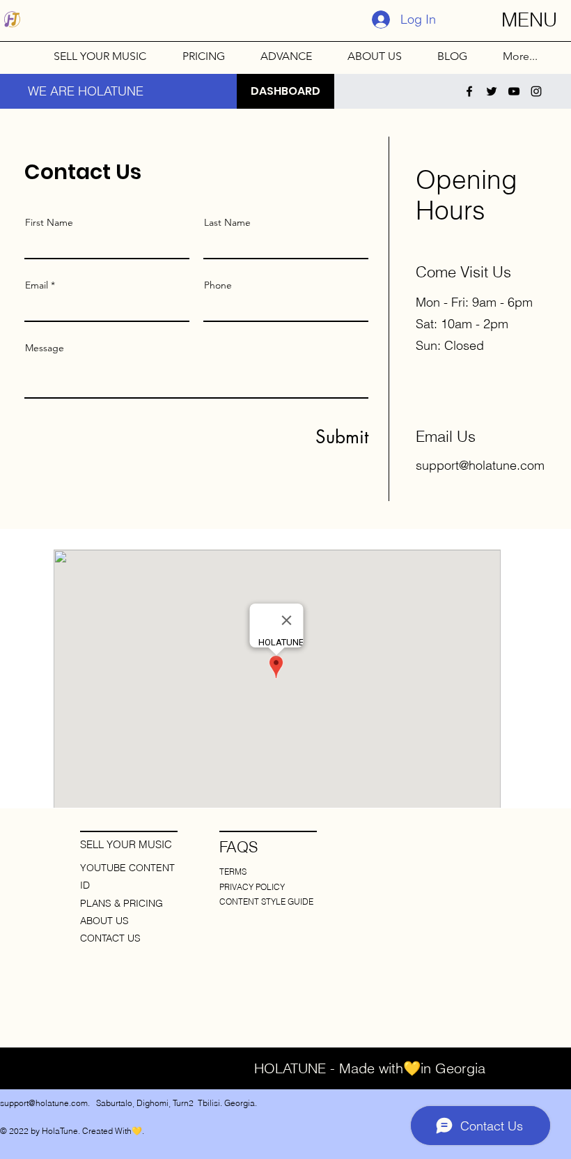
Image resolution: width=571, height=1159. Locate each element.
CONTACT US (110, 938)
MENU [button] (529, 19)
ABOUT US (104, 920)
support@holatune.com (480, 465)
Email (36, 285)
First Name (49, 222)
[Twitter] (492, 91)
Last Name (227, 222)
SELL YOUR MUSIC (126, 844)
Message (44, 348)
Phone (218, 285)
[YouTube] (514, 91)
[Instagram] (536, 91)
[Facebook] (469, 91)
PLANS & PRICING (121, 903)
